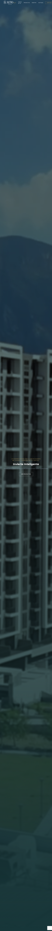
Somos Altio (20, 2)
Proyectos (27, 2)
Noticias (40, 2)
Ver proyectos (26, 474)
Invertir (34, 2)
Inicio (14, 2)
